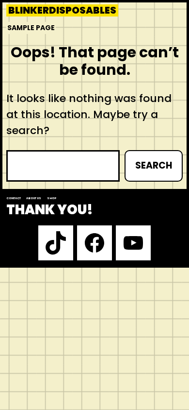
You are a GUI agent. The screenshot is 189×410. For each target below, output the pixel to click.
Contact (13, 198)
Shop (51, 198)
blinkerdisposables (62, 10)
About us (33, 198)
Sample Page (31, 28)
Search (153, 165)
